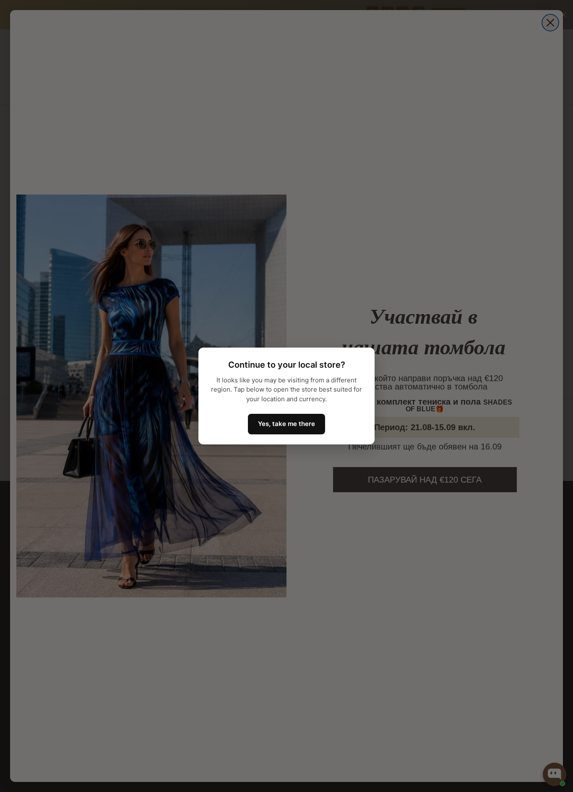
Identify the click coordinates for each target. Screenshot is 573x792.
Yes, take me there (286, 424)
